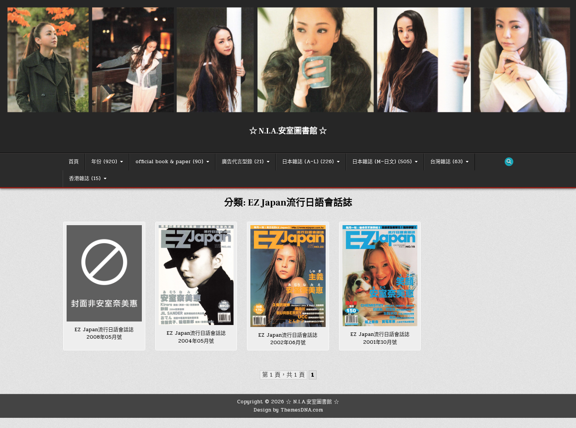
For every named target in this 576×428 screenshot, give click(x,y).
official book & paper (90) (169, 162)
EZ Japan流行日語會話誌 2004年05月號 (199, 337)
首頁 (74, 162)
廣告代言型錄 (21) (243, 162)
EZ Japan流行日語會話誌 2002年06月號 (290, 339)
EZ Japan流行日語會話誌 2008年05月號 (106, 333)
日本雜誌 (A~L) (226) (308, 162)
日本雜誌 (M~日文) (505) (382, 162)
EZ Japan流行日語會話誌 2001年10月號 (382, 338)
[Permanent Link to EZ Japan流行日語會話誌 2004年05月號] (196, 275)
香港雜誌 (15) (85, 178)
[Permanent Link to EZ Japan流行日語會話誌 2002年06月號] (288, 276)
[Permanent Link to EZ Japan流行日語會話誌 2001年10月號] (380, 275)
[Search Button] (509, 161)
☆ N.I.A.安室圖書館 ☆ (288, 131)
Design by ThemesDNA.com (288, 410)
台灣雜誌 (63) (446, 162)
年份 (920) (104, 162)
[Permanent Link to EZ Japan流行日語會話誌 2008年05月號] (104, 273)
